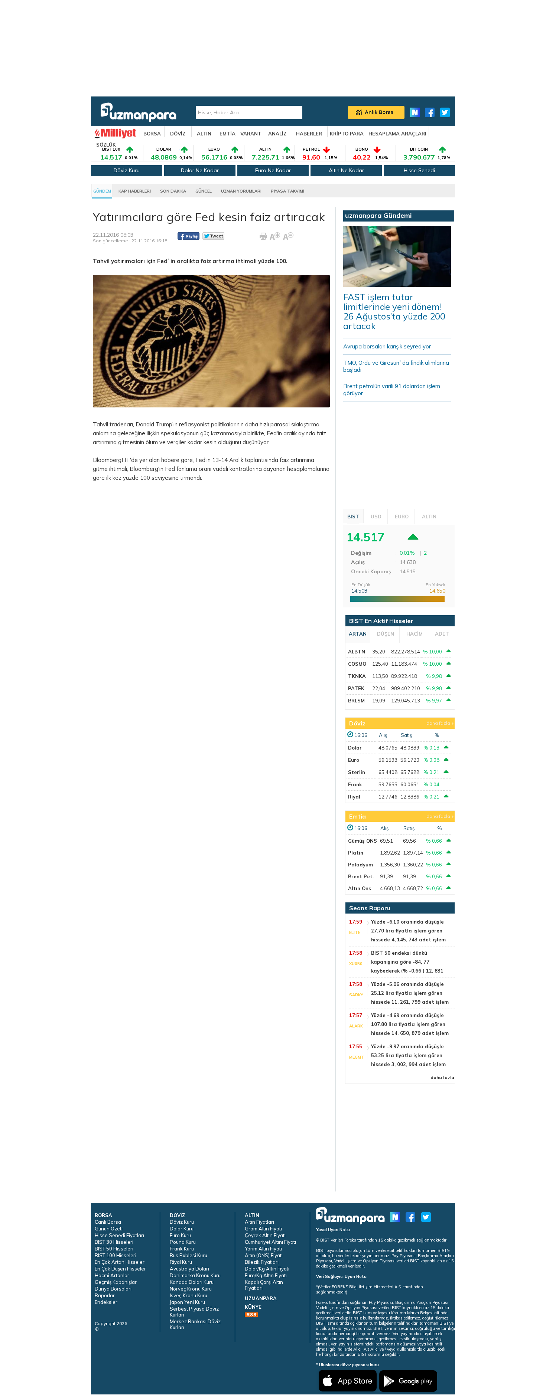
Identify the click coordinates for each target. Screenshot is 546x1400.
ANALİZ (277, 134)
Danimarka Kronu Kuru (195, 1275)
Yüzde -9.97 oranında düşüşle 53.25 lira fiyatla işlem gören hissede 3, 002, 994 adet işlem (408, 1055)
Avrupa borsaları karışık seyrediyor (387, 346)
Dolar (355, 748)
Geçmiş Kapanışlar (116, 1282)
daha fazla (438, 723)
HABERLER (309, 134)
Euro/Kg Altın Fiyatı (266, 1275)
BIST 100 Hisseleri (115, 1255)
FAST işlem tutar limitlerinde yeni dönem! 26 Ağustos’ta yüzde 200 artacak (394, 311)
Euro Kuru (180, 1235)
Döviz (357, 723)
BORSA (152, 134)
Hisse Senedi (419, 170)
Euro (353, 760)
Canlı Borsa (108, 1222)
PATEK (356, 688)
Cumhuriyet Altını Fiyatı (270, 1242)
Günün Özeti (109, 1229)
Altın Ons (359, 888)
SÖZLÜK (106, 145)
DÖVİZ (177, 134)
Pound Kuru (183, 1242)
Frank (355, 784)
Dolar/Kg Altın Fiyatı (267, 1269)
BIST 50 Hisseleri (114, 1249)
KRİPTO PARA (347, 134)
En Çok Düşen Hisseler (120, 1269)
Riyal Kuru (181, 1262)
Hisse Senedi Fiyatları (119, 1235)
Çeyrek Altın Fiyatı (265, 1235)
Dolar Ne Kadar (200, 170)
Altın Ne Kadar (346, 170)
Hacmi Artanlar (112, 1275)
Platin (355, 853)
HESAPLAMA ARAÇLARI (397, 134)
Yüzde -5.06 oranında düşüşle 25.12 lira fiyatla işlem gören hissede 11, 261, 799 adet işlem (410, 993)
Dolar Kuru (182, 1229)
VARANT (250, 134)
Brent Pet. (361, 876)
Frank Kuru (182, 1249)
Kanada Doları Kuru (192, 1282)
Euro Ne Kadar (273, 170)
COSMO (357, 664)
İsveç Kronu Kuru (188, 1295)
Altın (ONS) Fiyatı (264, 1255)
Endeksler (106, 1302)
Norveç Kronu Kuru (191, 1289)
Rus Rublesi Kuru (188, 1255)
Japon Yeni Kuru (187, 1302)
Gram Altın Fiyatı (263, 1229)
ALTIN (204, 134)
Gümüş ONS (362, 841)
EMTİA (227, 134)
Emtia (357, 816)
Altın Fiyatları (259, 1222)
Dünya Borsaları (113, 1289)
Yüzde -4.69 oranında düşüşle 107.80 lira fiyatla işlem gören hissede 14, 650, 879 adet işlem (410, 1024)
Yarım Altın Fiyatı (263, 1249)
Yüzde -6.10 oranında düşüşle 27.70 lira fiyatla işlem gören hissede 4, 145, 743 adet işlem (408, 930)
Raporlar (105, 1295)
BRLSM (356, 701)
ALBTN (356, 652)
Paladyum (360, 865)
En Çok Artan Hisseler (119, 1262)
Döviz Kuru (127, 170)
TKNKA (357, 676)
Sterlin (356, 772)
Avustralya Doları (189, 1269)
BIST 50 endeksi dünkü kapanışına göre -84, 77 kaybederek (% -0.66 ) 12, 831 (407, 962)
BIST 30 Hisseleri (114, 1242)
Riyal (354, 797)
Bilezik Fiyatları (262, 1262)
